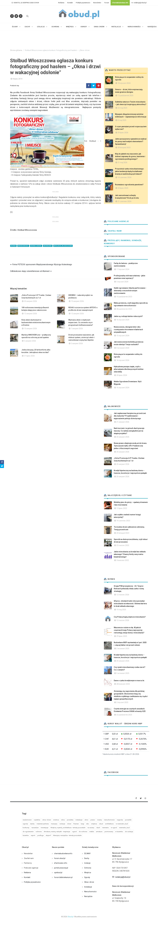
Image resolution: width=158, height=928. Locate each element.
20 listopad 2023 (122, 533)
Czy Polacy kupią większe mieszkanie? (130, 617)
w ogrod (114, 828)
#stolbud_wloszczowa (63, 245)
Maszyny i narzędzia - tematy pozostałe (67, 835)
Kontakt (70, 3)
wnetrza (56, 820)
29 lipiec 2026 (123, 133)
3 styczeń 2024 (122, 282)
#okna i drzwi (36, 245)
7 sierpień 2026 (77, 329)
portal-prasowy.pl (61, 868)
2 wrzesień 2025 (122, 649)
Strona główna (16, 50)
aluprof (48, 835)
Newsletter (97, 3)
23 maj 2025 (122, 108)
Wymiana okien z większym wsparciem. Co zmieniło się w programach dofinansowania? (80, 322)
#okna (13, 245)
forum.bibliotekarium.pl (63, 877)
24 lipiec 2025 (123, 188)
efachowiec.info (60, 863)
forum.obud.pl (59, 858)
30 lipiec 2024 (121, 375)
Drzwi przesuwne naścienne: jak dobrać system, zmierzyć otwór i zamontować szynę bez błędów (81, 337)
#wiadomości (23, 245)
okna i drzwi (46, 820)
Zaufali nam (114, 231)
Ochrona (87, 868)
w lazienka (119, 831)
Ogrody (87, 877)
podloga (40, 835)
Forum (106, 3)
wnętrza (94, 824)
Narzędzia (88, 896)
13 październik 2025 (125, 95)
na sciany (91, 828)
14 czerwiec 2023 (123, 521)
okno (86, 820)
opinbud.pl (58, 872)
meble (91, 831)
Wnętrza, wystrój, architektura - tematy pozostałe (67, 828)
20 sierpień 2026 (30, 301)
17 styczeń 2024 (122, 269)
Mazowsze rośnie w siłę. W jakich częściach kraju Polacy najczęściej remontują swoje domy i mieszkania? (129, 630)
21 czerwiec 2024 (124, 201)
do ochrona (83, 831)
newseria (105, 828)
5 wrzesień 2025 (122, 673)
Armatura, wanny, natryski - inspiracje (57, 831)
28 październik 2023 (124, 309)
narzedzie (35, 828)
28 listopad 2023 (124, 148)
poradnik (128, 820)
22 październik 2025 (124, 715)
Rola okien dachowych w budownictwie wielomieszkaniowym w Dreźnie (35, 322)
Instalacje (88, 887)
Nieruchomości (90, 891)
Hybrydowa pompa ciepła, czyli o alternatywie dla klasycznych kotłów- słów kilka (129, 369)
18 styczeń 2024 (124, 83)
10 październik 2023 (124, 297)
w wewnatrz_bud (122, 824)
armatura (99, 831)
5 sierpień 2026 (30, 341)
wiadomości (27, 820)
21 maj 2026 (122, 162)
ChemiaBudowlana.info (120, 3)
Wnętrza (87, 872)
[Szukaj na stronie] (27, 16)
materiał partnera (43, 824)
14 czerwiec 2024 (124, 177)
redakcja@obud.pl (139, 3)
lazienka (26, 835)
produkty (70, 820)
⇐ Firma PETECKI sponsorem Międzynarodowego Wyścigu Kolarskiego (41, 264)
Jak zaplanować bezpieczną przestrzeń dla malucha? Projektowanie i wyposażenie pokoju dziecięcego (130, 415)
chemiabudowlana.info (63, 853)
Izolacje (87, 863)
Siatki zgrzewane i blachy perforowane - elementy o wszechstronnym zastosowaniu (130, 290)
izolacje (62, 824)
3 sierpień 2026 (77, 343)
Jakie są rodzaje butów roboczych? (128, 316)
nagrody (120, 820)
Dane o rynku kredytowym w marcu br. (129, 681)
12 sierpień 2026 (30, 314)
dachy (32, 824)
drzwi (69, 824)
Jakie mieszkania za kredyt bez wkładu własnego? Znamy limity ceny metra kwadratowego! (130, 554)
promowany (109, 831)
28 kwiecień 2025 (123, 684)
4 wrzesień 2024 (122, 348)
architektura (109, 824)
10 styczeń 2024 (122, 336)
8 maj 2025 (122, 120)
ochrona (39, 831)
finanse (76, 824)
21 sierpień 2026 (122, 422)
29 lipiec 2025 (121, 636)
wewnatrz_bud (124, 828)
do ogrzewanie (28, 831)
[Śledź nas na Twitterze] (16, 16)
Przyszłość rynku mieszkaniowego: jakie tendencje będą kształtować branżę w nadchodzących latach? (129, 171)
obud (101, 824)
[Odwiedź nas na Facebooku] (12, 16)
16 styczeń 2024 (122, 320)
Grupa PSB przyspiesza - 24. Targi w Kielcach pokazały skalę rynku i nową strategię (129, 588)
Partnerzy (28, 863)
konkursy (26, 828)
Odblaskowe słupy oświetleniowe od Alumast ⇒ (31, 271)
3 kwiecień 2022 (122, 560)
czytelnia (37, 820)
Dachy (86, 858)
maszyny (54, 824)
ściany (99, 820)
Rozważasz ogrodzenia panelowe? (129, 185)
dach (98, 828)
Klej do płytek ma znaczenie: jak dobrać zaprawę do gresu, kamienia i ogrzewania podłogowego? (130, 156)
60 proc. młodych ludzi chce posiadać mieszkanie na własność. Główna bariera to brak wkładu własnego (130, 603)
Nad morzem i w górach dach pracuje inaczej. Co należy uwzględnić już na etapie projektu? (129, 430)
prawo (92, 820)
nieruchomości (109, 820)
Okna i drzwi (89, 882)
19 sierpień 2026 (77, 301)
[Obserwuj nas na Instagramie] (20, 16)
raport (33, 835)
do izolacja (129, 831)
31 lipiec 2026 (29, 356)
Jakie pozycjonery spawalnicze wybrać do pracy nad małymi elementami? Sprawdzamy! (131, 141)
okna (63, 820)
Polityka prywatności (83, 3)
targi (82, 824)
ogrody (25, 824)
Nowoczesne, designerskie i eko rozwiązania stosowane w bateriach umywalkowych (128, 329)
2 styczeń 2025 (122, 702)
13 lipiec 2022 (121, 508)
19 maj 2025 (121, 610)
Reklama (61, 3)
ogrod (74, 831)
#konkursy (47, 245)
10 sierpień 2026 (30, 329)
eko (87, 824)
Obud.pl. (71, 917)
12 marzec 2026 (122, 595)
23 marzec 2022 (122, 545)
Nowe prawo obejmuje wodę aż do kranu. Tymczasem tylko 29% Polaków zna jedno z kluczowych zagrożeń (130, 445)
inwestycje (44, 828)
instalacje (79, 820)
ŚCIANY (87, 853)
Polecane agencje (118, 221)
